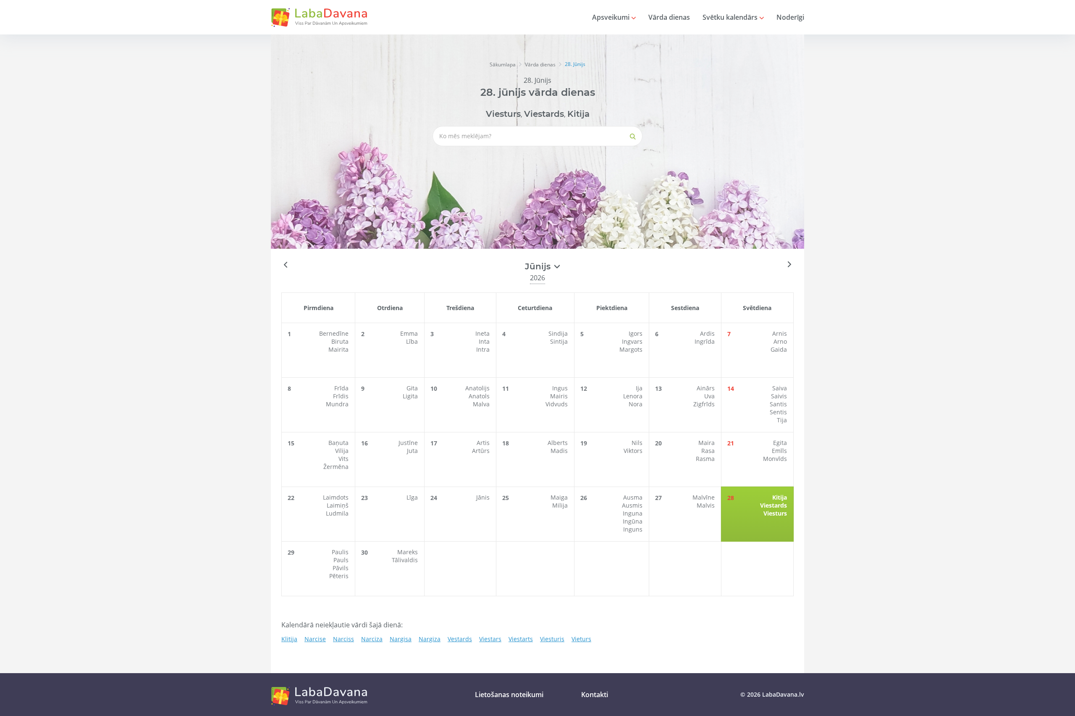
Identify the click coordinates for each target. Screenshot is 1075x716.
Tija (782, 420)
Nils (637, 443)
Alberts (558, 443)
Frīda (341, 388)
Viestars (490, 639)
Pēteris (339, 576)
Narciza (372, 639)
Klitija (289, 639)
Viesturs (503, 114)
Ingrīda (705, 341)
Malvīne (703, 497)
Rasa (708, 451)
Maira (706, 443)
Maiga (559, 497)
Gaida (779, 349)
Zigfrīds (704, 404)
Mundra (337, 404)
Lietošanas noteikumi (509, 694)
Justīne (408, 443)
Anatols (479, 396)
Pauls (341, 560)
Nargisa (401, 639)
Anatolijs (477, 388)
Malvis (706, 505)
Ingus (560, 388)
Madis (559, 451)
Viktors (633, 451)
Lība (412, 341)
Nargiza (429, 639)
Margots (630, 349)
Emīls (779, 451)
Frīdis (341, 396)
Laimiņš (338, 505)
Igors (635, 333)
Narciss (343, 639)
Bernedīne (334, 333)
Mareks (407, 552)
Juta (412, 451)
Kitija (578, 114)
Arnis (779, 333)
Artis (483, 443)
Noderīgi (790, 17)
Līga (412, 497)
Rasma (705, 459)
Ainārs (706, 388)
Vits (343, 459)
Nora (635, 404)
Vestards (460, 639)
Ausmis (632, 505)
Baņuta (338, 443)
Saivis (779, 396)
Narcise (315, 639)
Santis (778, 404)
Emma (409, 333)
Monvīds (775, 459)
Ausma (632, 497)
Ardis (707, 333)
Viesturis (552, 639)
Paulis (340, 552)
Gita (412, 388)
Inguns (632, 529)
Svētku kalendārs (731, 17)
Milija (560, 505)
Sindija (558, 333)
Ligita (410, 396)
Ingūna (632, 521)
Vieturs (581, 639)
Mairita (338, 349)
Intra (483, 349)
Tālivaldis (405, 560)
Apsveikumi (611, 17)
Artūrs (481, 451)
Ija (639, 388)
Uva (709, 396)
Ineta (482, 333)
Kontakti (594, 694)
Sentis (778, 412)
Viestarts (521, 639)
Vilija (342, 451)
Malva (481, 404)
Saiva (779, 388)
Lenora (632, 396)
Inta (484, 341)
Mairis (559, 396)
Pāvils (341, 568)
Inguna (632, 513)
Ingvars (632, 341)
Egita (780, 443)
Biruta (340, 341)
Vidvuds (556, 404)
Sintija (559, 341)
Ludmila (337, 513)
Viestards (544, 114)
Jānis (483, 497)
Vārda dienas (669, 17)
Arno (780, 341)
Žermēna (336, 467)
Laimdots (336, 497)
